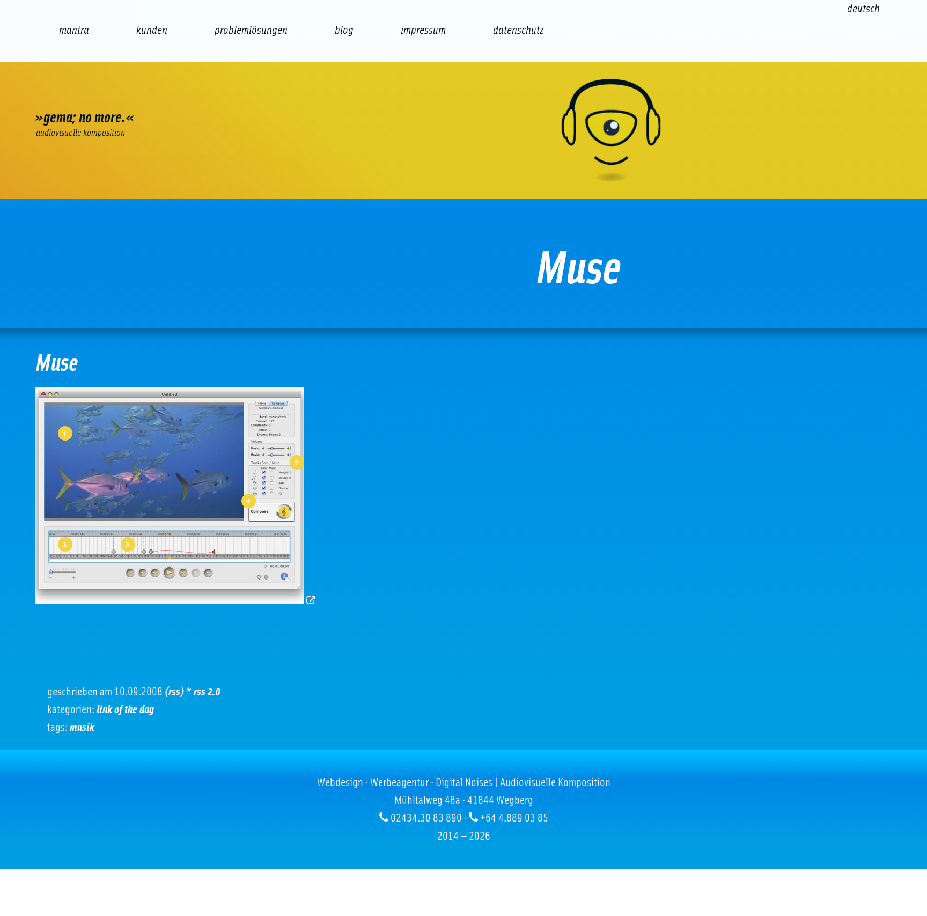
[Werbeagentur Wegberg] (463, 130)
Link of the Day (125, 709)
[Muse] (176, 600)
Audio (242, 94)
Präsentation (301, 94)
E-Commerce (124, 94)
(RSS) (174, 692)
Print (360, 94)
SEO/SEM (183, 94)
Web (65, 94)
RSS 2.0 (207, 692)
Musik (82, 727)
